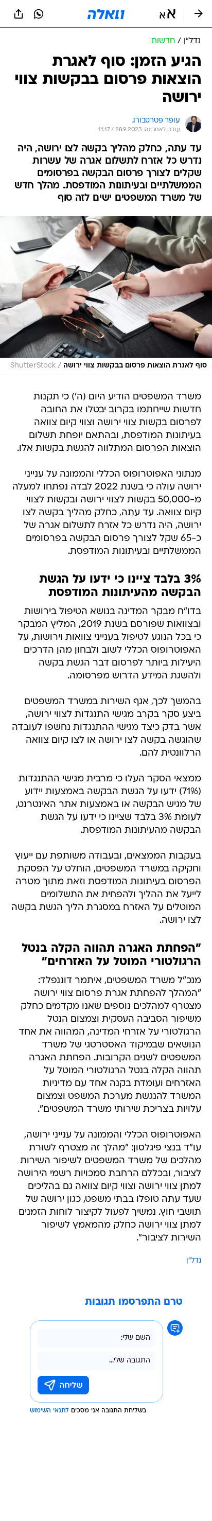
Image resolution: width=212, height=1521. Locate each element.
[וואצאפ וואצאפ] (38, 14)
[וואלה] (106, 14)
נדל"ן (193, 1260)
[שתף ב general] (18, 14)
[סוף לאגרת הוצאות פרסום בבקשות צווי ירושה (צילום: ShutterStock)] (106, 295)
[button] (167, 14)
